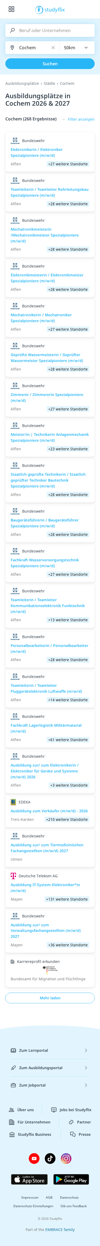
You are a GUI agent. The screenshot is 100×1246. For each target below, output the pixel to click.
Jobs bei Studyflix (75, 1109)
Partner (84, 1122)
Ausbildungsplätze (22, 83)
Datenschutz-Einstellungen (33, 1206)
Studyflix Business (34, 1134)
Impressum (29, 1197)
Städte (49, 83)
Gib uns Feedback (74, 1206)
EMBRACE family (60, 1229)
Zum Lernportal (33, 1050)
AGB (49, 1197)
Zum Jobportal (32, 1085)
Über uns (25, 1109)
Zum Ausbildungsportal (40, 1067)
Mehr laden (50, 997)
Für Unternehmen (34, 1122)
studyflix (55, 9)
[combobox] (77, 47)
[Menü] (11, 9)
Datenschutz (69, 1197)
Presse (85, 1134)
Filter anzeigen (81, 119)
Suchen (50, 64)
